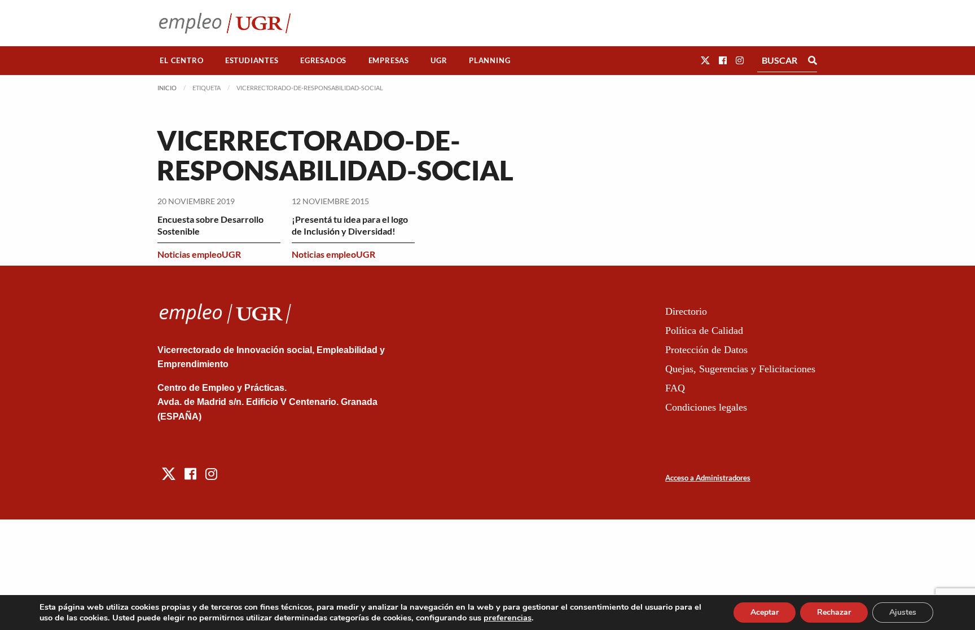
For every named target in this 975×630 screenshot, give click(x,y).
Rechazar (834, 612)
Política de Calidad (704, 330)
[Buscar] (812, 60)
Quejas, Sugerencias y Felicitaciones (740, 369)
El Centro (181, 60)
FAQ (675, 388)
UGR (439, 60)
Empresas (388, 60)
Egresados (323, 60)
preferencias (508, 618)
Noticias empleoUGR (199, 254)
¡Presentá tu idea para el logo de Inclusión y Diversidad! (350, 225)
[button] (705, 60)
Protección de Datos (706, 349)
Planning (489, 60)
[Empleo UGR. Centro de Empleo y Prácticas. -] (225, 22)
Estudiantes (252, 60)
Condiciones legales (706, 407)
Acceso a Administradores (707, 477)
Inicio (167, 87)
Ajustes (902, 612)
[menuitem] (181, 60)
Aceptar (764, 612)
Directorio (686, 311)
